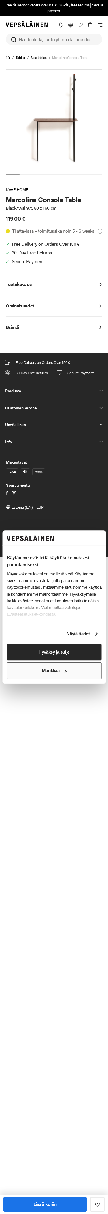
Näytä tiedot (78, 633)
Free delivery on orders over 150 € (31, 5)
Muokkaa (51, 670)
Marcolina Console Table (70, 57)
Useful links (15, 424)
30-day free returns (74, 5)
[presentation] (54, 118)
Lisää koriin (44, 1204)
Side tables (38, 57)
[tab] (13, 174)
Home (8, 58)
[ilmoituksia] (61, 25)
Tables (20, 57)
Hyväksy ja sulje (54, 652)
